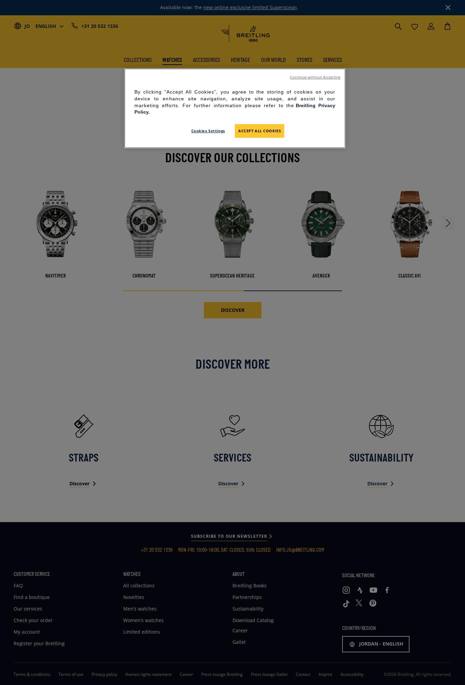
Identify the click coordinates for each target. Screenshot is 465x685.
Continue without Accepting (315, 77)
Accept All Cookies (259, 130)
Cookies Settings (208, 130)
